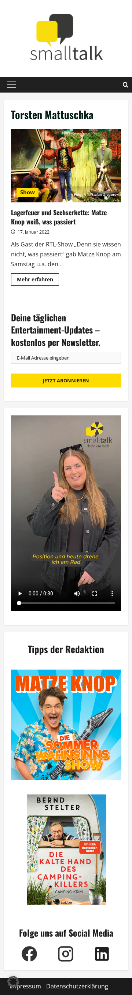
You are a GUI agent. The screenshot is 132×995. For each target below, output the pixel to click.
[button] (11, 85)
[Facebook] (29, 954)
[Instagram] (65, 954)
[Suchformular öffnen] (125, 85)
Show (27, 192)
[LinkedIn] (102, 954)
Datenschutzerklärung (77, 986)
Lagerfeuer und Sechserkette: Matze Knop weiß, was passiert (66, 165)
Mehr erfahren (38, 280)
